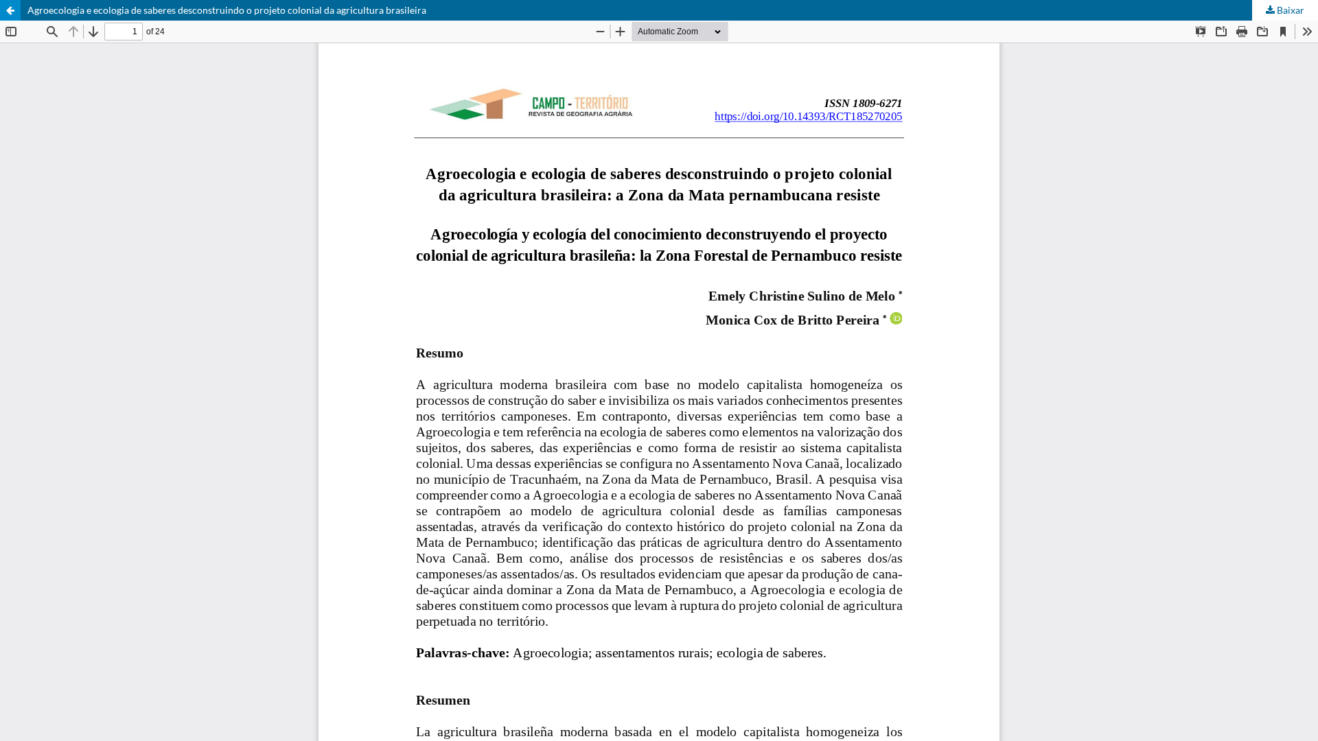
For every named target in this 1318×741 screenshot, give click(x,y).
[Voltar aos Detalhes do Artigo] (10, 10)
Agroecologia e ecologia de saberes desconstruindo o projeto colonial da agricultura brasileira (226, 10)
